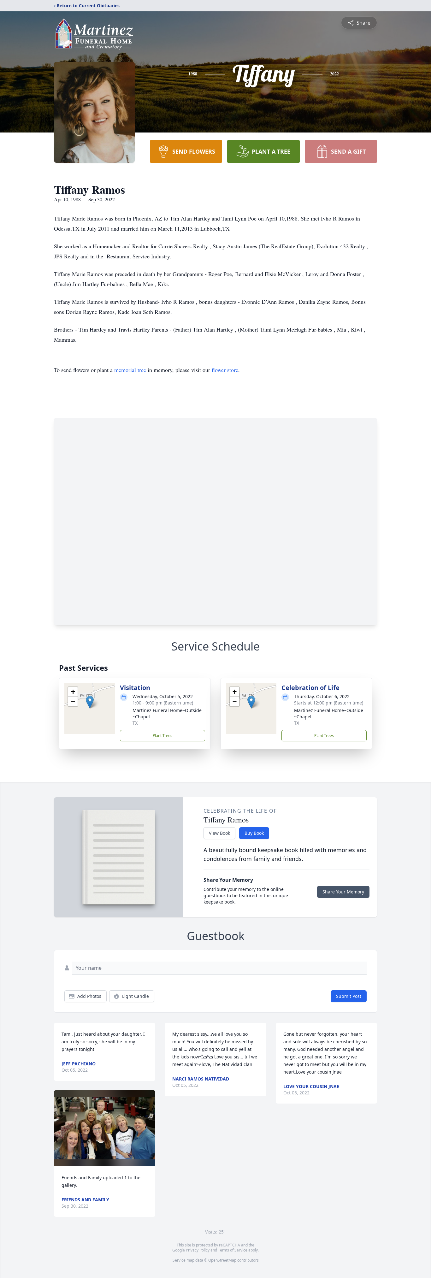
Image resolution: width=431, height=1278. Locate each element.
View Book (219, 833)
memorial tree (130, 370)
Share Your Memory (343, 892)
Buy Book (254, 833)
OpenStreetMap (222, 1260)
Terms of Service (232, 1250)
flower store (225, 370)
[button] (90, 702)
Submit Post (348, 996)
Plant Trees (162, 735)
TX (135, 723)
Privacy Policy (198, 1250)
